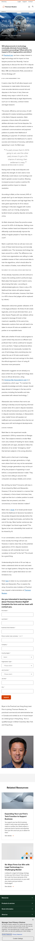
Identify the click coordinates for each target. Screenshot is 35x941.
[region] (17, 929)
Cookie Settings (18, 938)
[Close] (33, 920)
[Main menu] (29, 7)
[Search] (32, 7)
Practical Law (8, 55)
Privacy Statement (17, 934)
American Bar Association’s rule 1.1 (16, 380)
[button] (17, 898)
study (12, 510)
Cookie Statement (6, 934)
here (7, 581)
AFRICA (4, 11)
